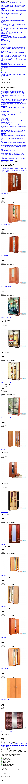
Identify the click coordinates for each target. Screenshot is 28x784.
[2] (4, 169)
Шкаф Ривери (4, 255)
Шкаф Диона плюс (5, 224)
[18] (8, 170)
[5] (8, 169)
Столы (2, 68)
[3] (5, 169)
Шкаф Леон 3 (4, 575)
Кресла (10, 48)
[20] (13, 170)
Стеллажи (10, 18)
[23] (19, 170)
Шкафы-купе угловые (17, 10)
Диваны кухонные (22, 28)
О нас (10, 74)
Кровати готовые (5, 55)
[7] (12, 169)
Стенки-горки (4, 18)
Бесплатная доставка (12, 158)
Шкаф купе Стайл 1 (6, 350)
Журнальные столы (12, 66)
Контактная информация (7, 160)
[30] (8, 171)
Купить (2, 201)
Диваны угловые (20, 48)
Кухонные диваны (15, 47)
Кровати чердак (22, 59)
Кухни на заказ (4, 29)
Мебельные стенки (5, 22)
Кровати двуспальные (10, 53)
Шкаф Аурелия (4, 637)
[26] (26, 170)
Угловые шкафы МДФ (6, 33)
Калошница (12, 62)
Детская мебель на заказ (15, 37)
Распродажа (4, 158)
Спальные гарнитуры (14, 41)
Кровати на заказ (21, 53)
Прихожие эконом (15, 24)
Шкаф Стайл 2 (4, 512)
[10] (17, 169)
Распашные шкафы (14, 2)
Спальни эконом (5, 41)
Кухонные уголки (13, 28)
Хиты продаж (15, 74)
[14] (26, 169)
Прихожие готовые (5, 24)
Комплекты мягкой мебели (7, 49)
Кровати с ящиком (12, 59)
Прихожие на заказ (10, 25)
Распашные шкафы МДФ (17, 32)
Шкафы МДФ (4, 35)
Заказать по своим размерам (8, 202)
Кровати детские (5, 56)
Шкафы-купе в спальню (13, 14)
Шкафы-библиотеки (6, 5)
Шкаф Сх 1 (3, 450)
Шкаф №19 (3, 544)
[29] (6, 171)
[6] (10, 169)
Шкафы (2, 9)
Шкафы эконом (9, 6)
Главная (3, 74)
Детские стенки (5, 36)
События (6, 75)
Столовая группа (21, 66)
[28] (4, 171)
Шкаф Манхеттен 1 (5, 481)
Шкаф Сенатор (4, 668)
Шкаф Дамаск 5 (5, 699)
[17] (6, 170)
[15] (2, 170)
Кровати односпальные (15, 56)
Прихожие (3, 27)
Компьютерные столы (6, 64)
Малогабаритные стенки (11, 20)
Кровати (3, 60)
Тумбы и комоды (5, 63)
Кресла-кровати (19, 49)
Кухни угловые (4, 28)
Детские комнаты (13, 36)
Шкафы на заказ (21, 4)
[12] (22, 169)
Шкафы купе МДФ (5, 32)
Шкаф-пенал (16, 6)
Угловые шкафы (5, 2)
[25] (24, 170)
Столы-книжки (4, 67)
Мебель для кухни (5, 31)
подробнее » (4, 200)
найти (16, 161)
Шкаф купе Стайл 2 (6, 417)
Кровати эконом (5, 52)
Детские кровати (5, 37)
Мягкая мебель (4, 51)
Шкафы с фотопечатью (17, 5)
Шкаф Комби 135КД (6, 286)
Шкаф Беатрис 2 (5, 193)
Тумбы (2, 62)
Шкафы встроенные (11, 4)
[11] (19, 169)
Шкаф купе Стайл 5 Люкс (7, 731)
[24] (22, 170)
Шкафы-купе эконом (6, 10)
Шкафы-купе (4, 17)
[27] (2, 171)
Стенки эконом (17, 18)
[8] (13, 169)
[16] (4, 170)
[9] (15, 169)
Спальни (3, 45)
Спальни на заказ (8, 43)
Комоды (6, 62)
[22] (17, 170)
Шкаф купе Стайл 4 (6, 382)
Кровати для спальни (14, 52)
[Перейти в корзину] (6, 70)
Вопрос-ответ (21, 158)
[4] (7, 169)
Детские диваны (22, 36)
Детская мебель (4, 40)
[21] (15, 170)
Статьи (7, 74)
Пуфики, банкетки (5, 47)
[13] (24, 169)
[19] (10, 170)
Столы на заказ (16, 64)
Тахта (6, 48)
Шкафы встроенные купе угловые (16, 12)
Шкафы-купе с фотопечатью (8, 13)
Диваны (14, 48)
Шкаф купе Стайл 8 (6, 317)
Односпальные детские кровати (18, 55)
